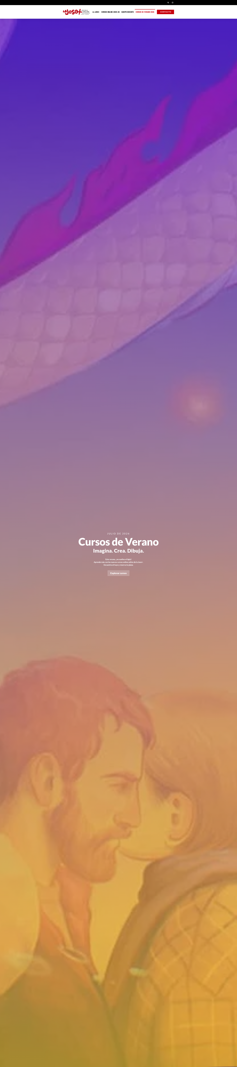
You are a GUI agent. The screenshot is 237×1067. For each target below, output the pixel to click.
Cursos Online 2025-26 (110, 12)
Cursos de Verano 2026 (145, 12)
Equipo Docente (127, 12)
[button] (168, 2)
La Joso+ (96, 12)
